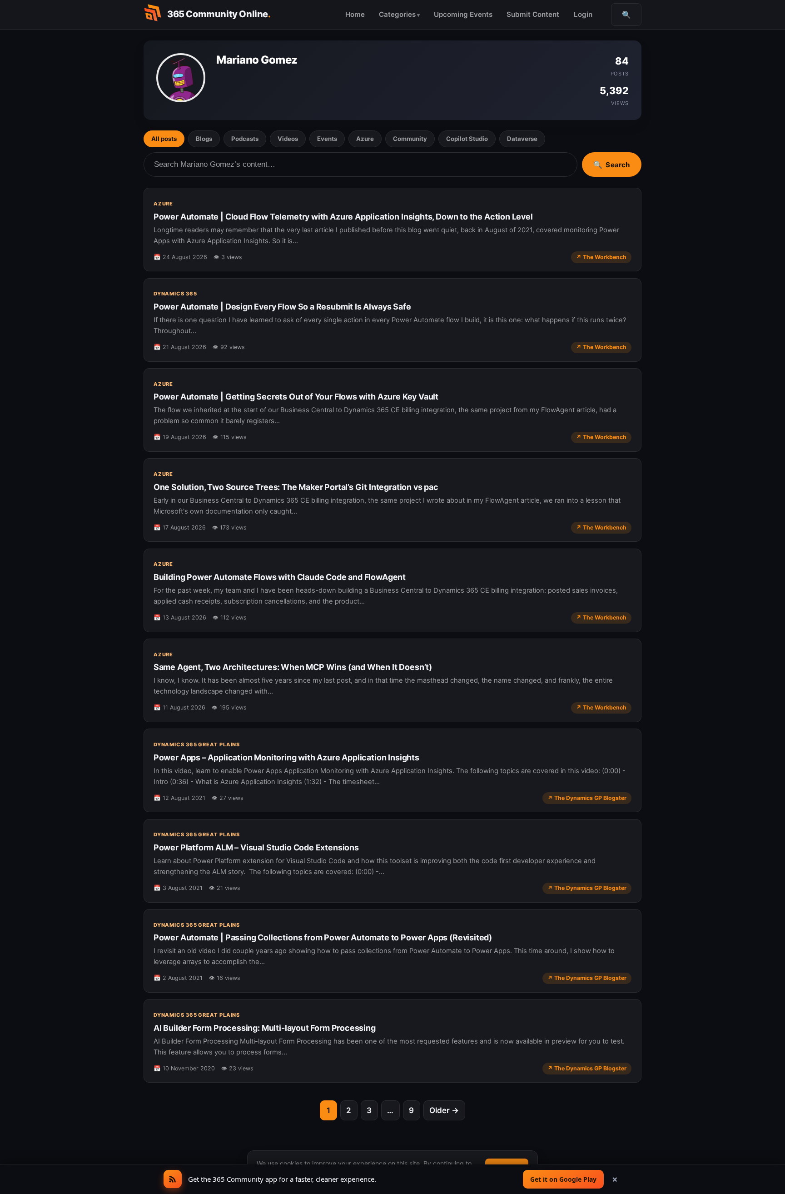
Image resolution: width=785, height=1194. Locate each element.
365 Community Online (219, 14)
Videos (288, 138)
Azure (365, 138)
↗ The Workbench (601, 257)
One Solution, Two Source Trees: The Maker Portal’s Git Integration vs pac (296, 487)
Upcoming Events (463, 14)
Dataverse (522, 138)
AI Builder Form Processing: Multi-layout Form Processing (265, 1028)
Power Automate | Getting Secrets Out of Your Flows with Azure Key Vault (296, 396)
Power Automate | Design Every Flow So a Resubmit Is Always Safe (282, 306)
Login (583, 14)
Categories (397, 14)
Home (355, 14)
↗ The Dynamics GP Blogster (586, 797)
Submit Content (533, 14)
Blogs (204, 138)
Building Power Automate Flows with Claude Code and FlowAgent (280, 577)
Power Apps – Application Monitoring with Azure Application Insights (286, 757)
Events (327, 138)
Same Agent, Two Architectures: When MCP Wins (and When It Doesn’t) (293, 667)
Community (410, 138)
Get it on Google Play (563, 1179)
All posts (164, 138)
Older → (444, 1110)
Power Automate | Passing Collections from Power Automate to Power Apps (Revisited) (323, 937)
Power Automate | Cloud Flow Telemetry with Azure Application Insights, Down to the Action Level (343, 216)
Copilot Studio (467, 138)
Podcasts (244, 138)
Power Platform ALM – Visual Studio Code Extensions (256, 847)
